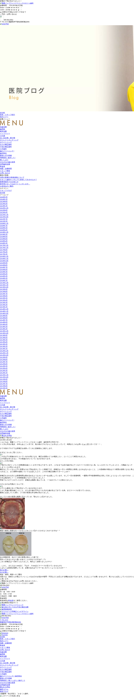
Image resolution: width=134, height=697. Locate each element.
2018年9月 (4, 237)
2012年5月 (4, 366)
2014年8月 (4, 318)
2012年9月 (4, 357)
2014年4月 (4, 324)
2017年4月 (4, 252)
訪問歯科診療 (5, 164)
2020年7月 (4, 226)
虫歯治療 (3, 127)
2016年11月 (4, 258)
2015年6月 (4, 296)
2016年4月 (4, 274)
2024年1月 (4, 199)
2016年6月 (4, 269)
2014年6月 (4, 322)
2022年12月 (4, 208)
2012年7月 (4, 362)
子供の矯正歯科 (6, 147)
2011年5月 (4, 388)
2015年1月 (4, 307)
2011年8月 (4, 381)
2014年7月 (4, 320)
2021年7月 (4, 219)
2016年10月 (4, 261)
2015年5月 (4, 298)
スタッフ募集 (5, 171)
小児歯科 (3, 149)
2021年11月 (4, 215)
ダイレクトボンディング (9, 140)
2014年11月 (4, 311)
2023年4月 (4, 204)
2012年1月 (4, 373)
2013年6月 (4, 338)
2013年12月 (4, 331)
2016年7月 (4, 267)
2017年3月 (4, 254)
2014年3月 (4, 327)
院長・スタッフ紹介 (7, 115)
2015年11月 (4, 285)
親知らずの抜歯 (6, 155)
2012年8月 (4, 359)
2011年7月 (4, 384)
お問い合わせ (5, 173)
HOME (2, 113)
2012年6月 (4, 364)
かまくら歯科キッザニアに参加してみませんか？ (18, 179)
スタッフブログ (6, 190)
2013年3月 (4, 344)
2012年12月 (4, 351)
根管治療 (3, 131)
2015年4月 (4, 300)
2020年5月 (4, 228)
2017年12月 (4, 245)
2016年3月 (4, 276)
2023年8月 (4, 201)
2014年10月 (4, 313)
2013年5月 (4, 340)
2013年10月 (4, 333)
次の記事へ (4, 572)
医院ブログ (4, 691)
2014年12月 (4, 309)
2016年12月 (4, 256)
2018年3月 (4, 243)
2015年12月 (4, 283)
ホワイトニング (6, 142)
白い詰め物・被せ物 (7, 138)
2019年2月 (4, 234)
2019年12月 (4, 232)
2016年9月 (4, 263)
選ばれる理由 (5, 687)
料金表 (2, 166)
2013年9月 (4, 335)
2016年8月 (4, 265)
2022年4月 (4, 212)
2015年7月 (4, 294)
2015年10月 (4, 287)
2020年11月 (4, 223)
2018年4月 (4, 241)
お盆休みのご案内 (6, 186)
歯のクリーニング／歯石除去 (11, 676)
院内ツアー (4, 117)
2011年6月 (4, 386)
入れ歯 (2, 136)
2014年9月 (4, 316)
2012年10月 (4, 355)
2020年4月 (4, 230)
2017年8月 (4, 250)
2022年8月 (4, 210)
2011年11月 (4, 375)
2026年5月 (4, 197)
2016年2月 (4, 278)
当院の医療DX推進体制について (12, 177)
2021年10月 (4, 217)
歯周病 (2, 129)
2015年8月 (4, 291)
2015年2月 (4, 305)
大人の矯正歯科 (6, 144)
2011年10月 (4, 377)
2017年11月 (4, 248)
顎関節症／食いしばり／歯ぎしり (12, 680)
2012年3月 (4, 370)
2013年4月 (4, 342)
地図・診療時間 (6, 168)
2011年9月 (4, 379)
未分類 (2, 193)
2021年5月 (4, 221)
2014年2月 (4, 329)
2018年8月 (4, 239)
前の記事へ (4, 570)
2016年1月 (4, 280)
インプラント (5, 133)
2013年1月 (4, 348)
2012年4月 (4, 368)
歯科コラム (4, 689)
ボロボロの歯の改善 (7, 162)
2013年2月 (4, 346)
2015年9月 (4, 289)
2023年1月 (4, 206)
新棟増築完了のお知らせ (9, 182)
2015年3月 (4, 302)
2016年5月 (4, 272)
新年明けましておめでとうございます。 (15, 184)
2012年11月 (4, 353)
